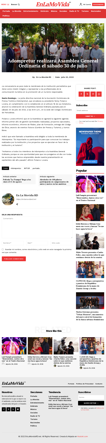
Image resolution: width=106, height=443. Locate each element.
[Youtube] (18, 409)
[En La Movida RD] (8, 199)
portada (36, 168)
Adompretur (16, 168)
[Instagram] (8, 409)
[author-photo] (3, 364)
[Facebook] (81, 94)
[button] (15, 4)
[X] (87, 94)
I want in (89, 116)
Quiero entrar (90, 403)
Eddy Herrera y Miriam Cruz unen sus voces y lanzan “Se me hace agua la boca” (90, 226)
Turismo (53, 55)
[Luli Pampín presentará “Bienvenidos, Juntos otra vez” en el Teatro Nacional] (90, 184)
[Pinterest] (93, 94)
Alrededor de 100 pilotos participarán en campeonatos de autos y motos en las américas (54, 182)
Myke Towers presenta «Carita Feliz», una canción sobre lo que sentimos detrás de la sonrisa (90, 255)
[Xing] (17, 204)
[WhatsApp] (99, 94)
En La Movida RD (43, 77)
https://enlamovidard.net (26, 199)
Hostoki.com (82, 436)
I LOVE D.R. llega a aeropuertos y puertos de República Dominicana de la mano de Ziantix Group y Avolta (90, 285)
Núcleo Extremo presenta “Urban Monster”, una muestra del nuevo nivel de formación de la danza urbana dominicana (90, 316)
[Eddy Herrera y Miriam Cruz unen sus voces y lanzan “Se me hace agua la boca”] (90, 212)
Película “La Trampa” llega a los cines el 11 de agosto (17, 181)
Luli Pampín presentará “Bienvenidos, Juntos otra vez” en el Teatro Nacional (89, 197)
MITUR (27, 168)
